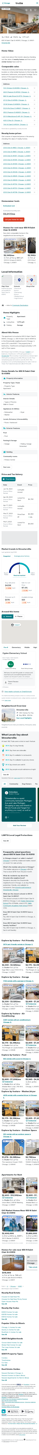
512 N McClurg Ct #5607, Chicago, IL (16, 108)
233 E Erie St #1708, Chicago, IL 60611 (17, 192)
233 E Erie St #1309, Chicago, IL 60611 (17, 164)
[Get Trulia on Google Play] (27, 1411)
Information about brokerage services (14, 1402)
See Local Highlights (24, 718)
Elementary (16, 647)
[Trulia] (4, 1411)
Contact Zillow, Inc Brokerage (10, 1407)
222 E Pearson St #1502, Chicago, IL (16, 92)
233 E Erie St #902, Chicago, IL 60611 (16, 148)
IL (7, 1286)
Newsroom (9, 1420)
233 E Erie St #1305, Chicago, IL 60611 (17, 160)
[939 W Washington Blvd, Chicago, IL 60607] (13, 1185)
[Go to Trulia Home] (19, 3)
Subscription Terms (7, 1422)
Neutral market (19, 575)
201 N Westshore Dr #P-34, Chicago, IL (17, 116)
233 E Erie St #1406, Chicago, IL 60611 (17, 172)
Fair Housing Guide (27, 1419)
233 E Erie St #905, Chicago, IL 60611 (16, 152)
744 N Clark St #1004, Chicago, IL (15, 124)
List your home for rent (14, 219)
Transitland (26, 1384)
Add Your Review (19, 825)
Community (13, 784)
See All (6, 775)
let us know (22, 1434)
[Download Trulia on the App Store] (13, 1411)
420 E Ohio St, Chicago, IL (12, 120)
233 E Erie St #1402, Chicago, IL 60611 (17, 168)
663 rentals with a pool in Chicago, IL (17, 1059)
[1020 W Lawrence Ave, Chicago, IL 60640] (13, 1147)
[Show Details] (34, 88)
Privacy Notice (20, 1422)
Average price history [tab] (21, 556)
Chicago (6, 861)
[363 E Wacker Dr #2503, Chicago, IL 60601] (13, 1223)
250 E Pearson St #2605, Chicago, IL (16, 112)
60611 (28, 352)
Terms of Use (27, 1420)
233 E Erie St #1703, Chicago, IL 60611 (17, 188)
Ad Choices (28, 1422)
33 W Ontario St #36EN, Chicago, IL (16, 104)
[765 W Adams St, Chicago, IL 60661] (13, 1069)
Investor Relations (18, 1420)
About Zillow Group (16, 1419)
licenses (20, 1394)
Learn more (8, 700)
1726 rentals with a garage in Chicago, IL (18, 981)
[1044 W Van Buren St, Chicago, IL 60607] (13, 955)
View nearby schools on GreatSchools (18, 691)
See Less (7, 467)
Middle (27, 647)
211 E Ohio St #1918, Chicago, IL (14, 100)
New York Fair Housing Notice (9, 1400)
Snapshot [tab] (6, 556)
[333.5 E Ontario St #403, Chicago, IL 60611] (15, 245)
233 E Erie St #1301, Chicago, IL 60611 (17, 156)
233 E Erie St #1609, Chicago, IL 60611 (17, 180)
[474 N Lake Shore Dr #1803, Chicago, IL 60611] (13, 1263)
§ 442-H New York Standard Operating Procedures (15, 1399)
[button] (37, 3)
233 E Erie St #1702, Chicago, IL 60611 (17, 184)
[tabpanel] (19, 237)
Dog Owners (27, 784)
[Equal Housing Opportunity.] (24, 1440)
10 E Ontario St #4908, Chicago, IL (15, 88)
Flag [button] (31, 817)
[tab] (9, 479)
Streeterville (6, 43)
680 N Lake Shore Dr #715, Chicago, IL (17, 96)
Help (14, 1422)
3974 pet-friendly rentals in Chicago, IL (18, 944)
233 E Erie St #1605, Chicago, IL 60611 (17, 176)
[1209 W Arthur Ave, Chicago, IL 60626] (13, 1033)
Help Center (6, 1441)
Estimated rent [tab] (9, 206)
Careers (4, 1420)
